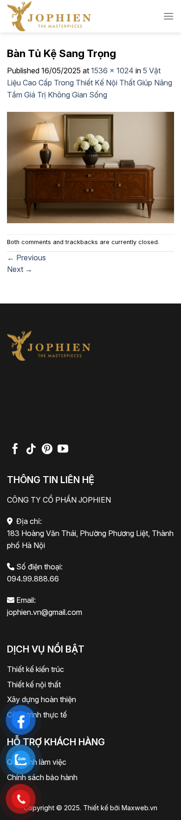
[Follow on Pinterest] (47, 450)
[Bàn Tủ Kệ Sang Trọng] (90, 166)
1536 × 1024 (112, 70)
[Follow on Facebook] (15, 450)
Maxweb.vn (139, 808)
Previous (26, 257)
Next (19, 269)
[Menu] (168, 16)
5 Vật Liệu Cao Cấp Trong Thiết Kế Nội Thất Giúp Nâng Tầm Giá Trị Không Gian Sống (89, 82)
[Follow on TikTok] (31, 450)
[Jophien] (65, 16)
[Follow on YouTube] (63, 450)
